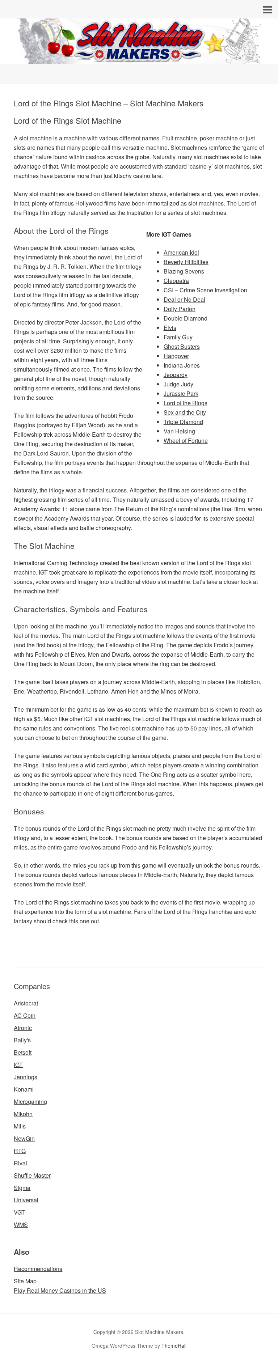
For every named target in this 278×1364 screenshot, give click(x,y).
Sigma (22, 1187)
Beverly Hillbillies (186, 262)
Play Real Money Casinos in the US (60, 1290)
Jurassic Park (181, 393)
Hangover (176, 356)
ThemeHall (173, 1345)
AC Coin (24, 1015)
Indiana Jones (182, 365)
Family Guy (178, 337)
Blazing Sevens (184, 271)
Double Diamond (185, 318)
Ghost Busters (182, 346)
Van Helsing (179, 431)
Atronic (23, 1028)
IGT (18, 1064)
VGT (19, 1212)
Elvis (170, 327)
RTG (20, 1151)
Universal (26, 1200)
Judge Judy (178, 384)
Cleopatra (176, 280)
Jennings (25, 1077)
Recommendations (38, 1269)
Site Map (25, 1281)
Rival (20, 1163)
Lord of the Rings (185, 403)
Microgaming (30, 1101)
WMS (21, 1224)
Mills (20, 1126)
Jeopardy (176, 374)
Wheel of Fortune (186, 440)
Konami (24, 1089)
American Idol (181, 252)
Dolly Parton (179, 309)
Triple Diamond (183, 422)
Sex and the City (185, 412)
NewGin (24, 1138)
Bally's (22, 1040)
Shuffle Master (32, 1175)
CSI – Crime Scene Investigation (205, 290)
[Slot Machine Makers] (139, 57)
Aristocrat (26, 1003)
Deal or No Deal (184, 299)
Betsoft (22, 1052)
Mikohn (23, 1114)
